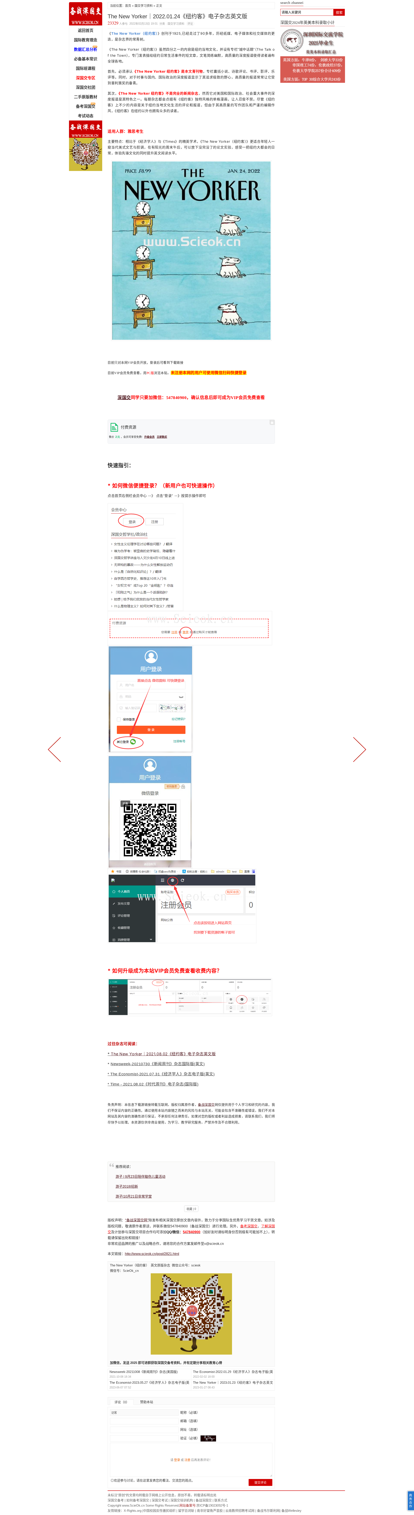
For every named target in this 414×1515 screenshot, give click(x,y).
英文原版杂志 (160, 1265)
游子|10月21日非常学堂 (134, 1196)
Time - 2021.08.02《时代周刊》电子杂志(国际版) (154, 1084)
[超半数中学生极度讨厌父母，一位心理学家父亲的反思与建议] (358, 749)
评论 (190, 23)
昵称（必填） (189, 1412)
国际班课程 (85, 68)
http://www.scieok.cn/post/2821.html (152, 1254)
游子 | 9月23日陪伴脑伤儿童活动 (140, 1176)
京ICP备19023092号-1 (212, 1505)
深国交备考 (116, 1500)
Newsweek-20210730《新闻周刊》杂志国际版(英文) (158, 1064)
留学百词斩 (186, 1510)
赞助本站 (146, 1402)
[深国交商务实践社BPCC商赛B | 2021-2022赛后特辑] (55, 749)
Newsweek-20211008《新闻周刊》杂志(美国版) (144, 1372)
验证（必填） (190, 1438)
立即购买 (162, 437)
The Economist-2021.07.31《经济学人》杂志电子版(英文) (162, 1074)
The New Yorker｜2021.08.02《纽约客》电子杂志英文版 (163, 1054)
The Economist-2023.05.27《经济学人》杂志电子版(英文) (149, 1383)
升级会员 (149, 437)
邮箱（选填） (189, 1421)
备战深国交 (206, 1104)
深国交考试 (160, 1500)
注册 (187, 1460)
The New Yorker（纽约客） (129, 1265)
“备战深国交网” (136, 1220)
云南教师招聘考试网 (239, 1510)
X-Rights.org (132, 1510)
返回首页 (85, 30)
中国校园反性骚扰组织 (159, 1510)
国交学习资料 (144, 5)
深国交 (124, 397)
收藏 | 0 (191, 1209)
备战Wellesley (291, 1510)
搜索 (339, 12)
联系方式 (220, 1500)
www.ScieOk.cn (133, 1505)
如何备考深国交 (137, 1500)
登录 (177, 1460)
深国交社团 (85, 87)
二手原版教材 (85, 97)
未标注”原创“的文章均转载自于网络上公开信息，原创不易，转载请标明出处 (162, 1495)
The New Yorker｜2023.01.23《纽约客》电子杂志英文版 (233, 1383)
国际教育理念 (85, 40)
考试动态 (85, 116)
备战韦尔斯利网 (268, 1510)
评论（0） (121, 1402)
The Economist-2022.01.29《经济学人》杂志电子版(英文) (233, 1372)
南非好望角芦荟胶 (210, 1510)
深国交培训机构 (181, 1500)
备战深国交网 (85, 13)
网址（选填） (189, 1429)
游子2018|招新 (127, 1186)
